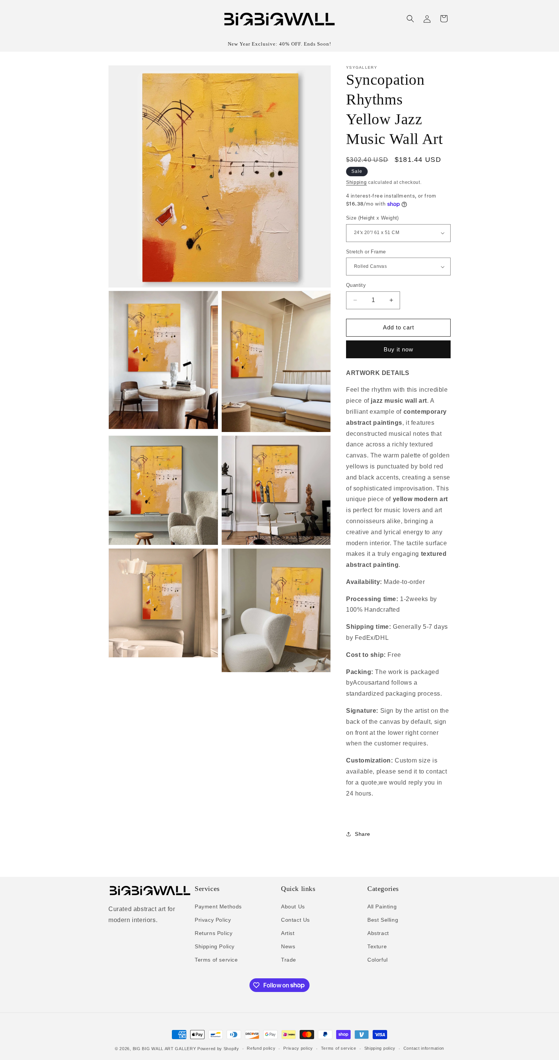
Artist (288, 933)
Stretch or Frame (366, 252)
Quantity (356, 285)
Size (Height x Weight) (372, 218)
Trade (288, 960)
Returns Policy (213, 933)
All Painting (382, 906)
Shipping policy (380, 1048)
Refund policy (261, 1048)
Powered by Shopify (218, 1048)
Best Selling (382, 920)
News (288, 946)
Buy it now (398, 349)
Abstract (378, 933)
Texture (377, 946)
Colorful (377, 960)
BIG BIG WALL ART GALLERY (164, 1048)
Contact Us (295, 920)
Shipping (356, 182)
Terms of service (216, 960)
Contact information (423, 1048)
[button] (410, 18)
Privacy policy (298, 1048)
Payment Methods (218, 906)
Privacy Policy (213, 920)
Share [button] (362, 834)
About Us (293, 906)
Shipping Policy (215, 946)
